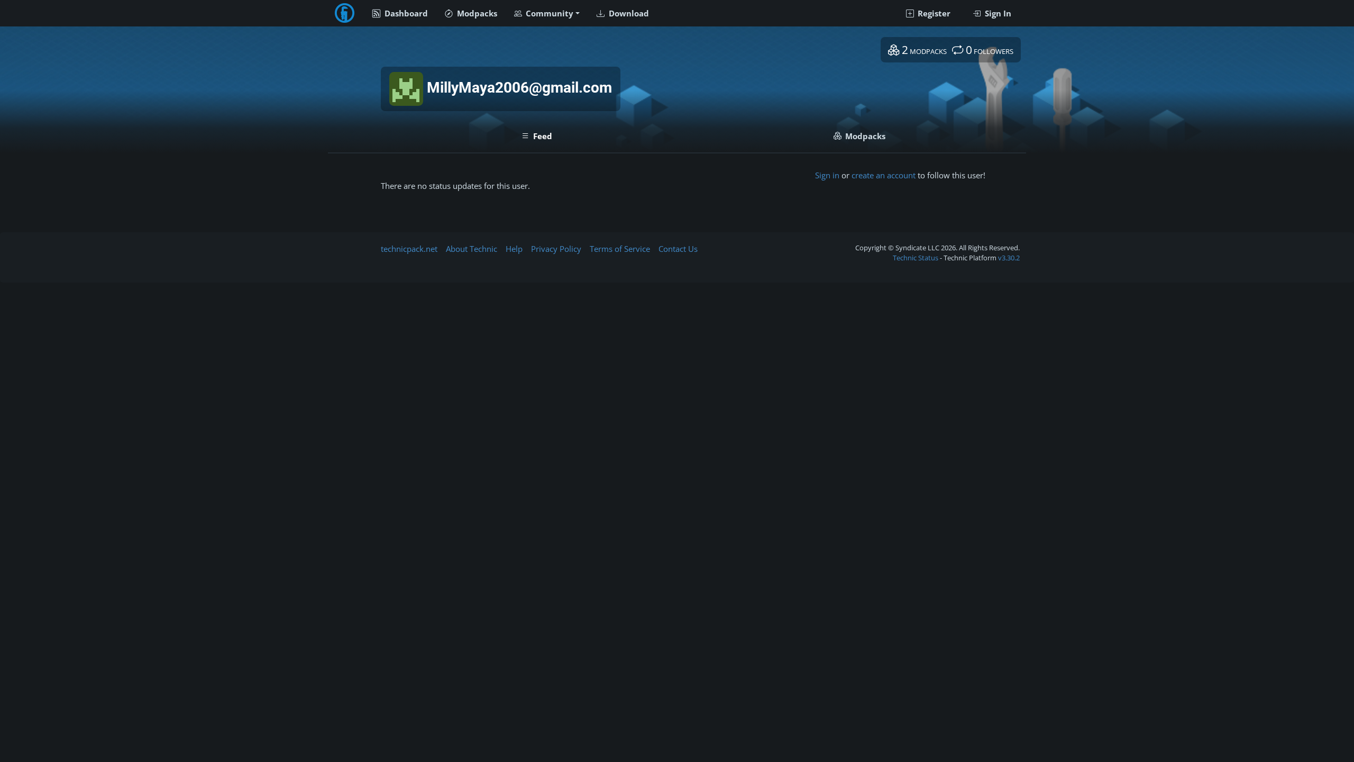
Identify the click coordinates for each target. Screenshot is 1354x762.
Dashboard (405, 13)
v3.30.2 (1009, 257)
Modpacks (476, 13)
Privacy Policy (556, 248)
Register (933, 13)
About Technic (471, 248)
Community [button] (548, 13)
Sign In (997, 13)
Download (628, 13)
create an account (884, 175)
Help (514, 248)
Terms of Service (620, 248)
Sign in (827, 175)
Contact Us (678, 248)
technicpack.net (409, 248)
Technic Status (915, 257)
